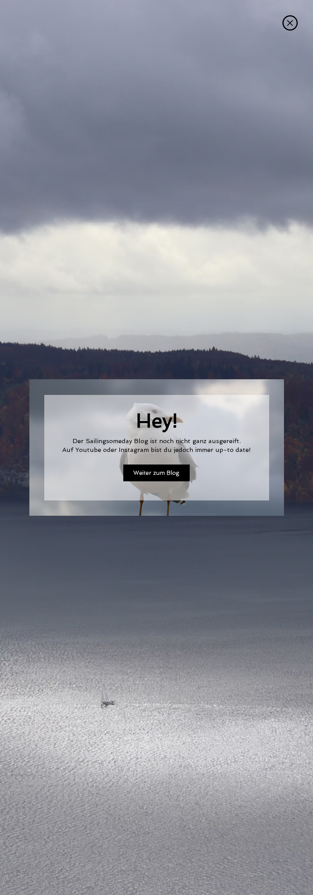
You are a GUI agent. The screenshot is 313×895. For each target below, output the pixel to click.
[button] (290, 23)
